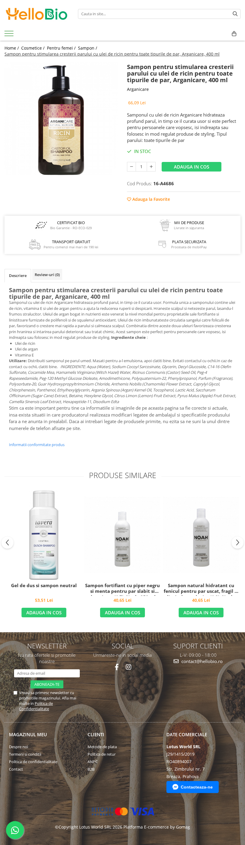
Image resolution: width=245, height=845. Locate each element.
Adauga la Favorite (150, 199)
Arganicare (138, 89)
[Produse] (9, 35)
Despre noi (18, 746)
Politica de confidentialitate (33, 761)
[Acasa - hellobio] (36, 13)
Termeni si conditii (25, 754)
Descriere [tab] (18, 275)
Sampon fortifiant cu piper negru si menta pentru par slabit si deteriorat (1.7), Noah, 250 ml (122, 589)
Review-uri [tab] (47, 274)
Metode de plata (102, 746)
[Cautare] (235, 14)
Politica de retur (102, 754)
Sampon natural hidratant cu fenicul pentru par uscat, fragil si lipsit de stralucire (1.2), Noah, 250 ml (201, 589)
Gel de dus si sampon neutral (44, 585)
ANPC (93, 761)
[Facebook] (116, 667)
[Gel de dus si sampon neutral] (44, 535)
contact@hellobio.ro (201, 661)
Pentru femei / (62, 48)
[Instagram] (128, 667)
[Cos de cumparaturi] (234, 34)
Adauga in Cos (191, 167)
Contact (16, 769)
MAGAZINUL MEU (28, 734)
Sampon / (88, 48)
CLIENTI (96, 734)
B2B (91, 769)
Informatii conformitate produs (37, 444)
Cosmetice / (33, 48)
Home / (12, 48)
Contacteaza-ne (197, 787)
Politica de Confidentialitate (36, 706)
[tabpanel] (61, 118)
